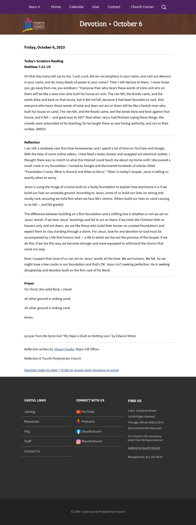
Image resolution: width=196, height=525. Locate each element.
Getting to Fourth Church (144, 448)
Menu (33, 7)
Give (95, 6)
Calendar (76, 6)
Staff (27, 441)
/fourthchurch (91, 431)
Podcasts (88, 421)
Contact (114, 6)
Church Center (142, 6)
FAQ (27, 431)
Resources (31, 421)
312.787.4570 (153, 457)
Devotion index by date (40, 370)
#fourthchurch (91, 441)
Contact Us (32, 451)
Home (56, 6)
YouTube (87, 411)
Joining (29, 411)
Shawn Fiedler (64, 349)
